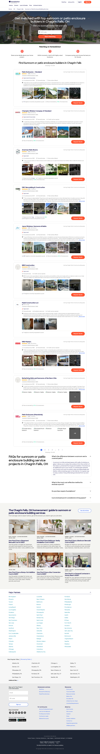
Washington (12, 631)
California (46, 742)
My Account (69, 689)
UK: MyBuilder (69, 738)
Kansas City (40, 617)
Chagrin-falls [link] (20, 9)
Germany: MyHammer (41, 738)
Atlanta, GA (15, 663)
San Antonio (68, 628)
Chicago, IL (54, 663)
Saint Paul (39, 615)
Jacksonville (12, 636)
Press (67, 716)
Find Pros (41, 689)
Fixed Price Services (44, 694)
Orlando (11, 641)
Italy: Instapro (50, 738)
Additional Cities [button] (13, 680)
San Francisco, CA (37, 677)
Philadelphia (68, 602)
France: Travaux (31, 738)
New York (39, 628)
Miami (10, 638)
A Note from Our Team (72, 701)
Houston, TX (35, 666)
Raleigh (39, 638)
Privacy (41, 742)
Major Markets (14, 592)
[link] (50, 73)
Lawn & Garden (24, 5)
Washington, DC (75, 677)
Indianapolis (12, 652)
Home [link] (10, 9)
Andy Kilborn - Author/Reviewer (46, 536)
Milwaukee (68, 646)
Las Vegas (40, 623)
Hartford (11, 628)
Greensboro (40, 636)
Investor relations (70, 718)
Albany (39, 625)
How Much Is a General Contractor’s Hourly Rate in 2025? (77, 574)
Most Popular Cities (13, 659)
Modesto (11, 612)
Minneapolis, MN (36, 670)
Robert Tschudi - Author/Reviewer (75, 536)
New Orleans (40, 599)
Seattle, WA (54, 677)
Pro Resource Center (44, 714)
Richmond (68, 636)
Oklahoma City (41, 652)
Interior (11, 5)
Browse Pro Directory (44, 691)
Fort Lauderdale (13, 633)
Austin (66, 615)
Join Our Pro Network (44, 711)
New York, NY (74, 670)
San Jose (11, 623)
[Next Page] (62, 450)
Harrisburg (68, 599)
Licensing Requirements (72, 703)
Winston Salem (41, 641)
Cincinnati (40, 644)
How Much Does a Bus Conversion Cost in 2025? (48, 573)
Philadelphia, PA (17, 674)
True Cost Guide (70, 691)
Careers (68, 714)
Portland (67, 596)
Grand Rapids (41, 610)
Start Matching (50, 37)
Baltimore (39, 602)
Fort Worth (68, 623)
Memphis (67, 610)
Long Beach (12, 607)
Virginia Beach (69, 638)
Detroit (39, 607)
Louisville (39, 596)
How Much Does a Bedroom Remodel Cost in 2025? (78, 541)
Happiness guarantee (71, 723)
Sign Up (87, 2)
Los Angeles (12, 610)
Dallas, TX (73, 663)
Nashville (67, 612)
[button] (27, 93)
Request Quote (77, 103)
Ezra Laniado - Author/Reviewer (18, 536)
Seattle (67, 641)
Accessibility (57, 742)
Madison (67, 644)
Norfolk (67, 633)
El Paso (67, 620)
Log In (80, 2)
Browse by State (26, 659)
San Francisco (13, 620)
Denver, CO (15, 666)
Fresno (11, 604)
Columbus (40, 649)
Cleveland (40, 646)
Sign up (18, 704)
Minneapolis (40, 612)
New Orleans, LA (56, 670)
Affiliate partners (70, 725)
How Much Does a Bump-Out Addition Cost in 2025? (22, 573)
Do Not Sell (51, 742)
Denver (11, 625)
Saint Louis (40, 620)
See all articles (84, 510)
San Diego (12, 617)
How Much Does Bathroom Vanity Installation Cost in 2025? (48, 541)
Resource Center (70, 694)
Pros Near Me (69, 698)
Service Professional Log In (46, 709)
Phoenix (11, 599)
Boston (39, 604)
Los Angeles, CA (56, 666)
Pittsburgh (68, 604)
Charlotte (39, 633)
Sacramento (12, 615)
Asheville (39, 631)
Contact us (69, 721)
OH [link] (14, 9)
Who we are (69, 711)
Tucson (11, 602)
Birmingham (12, 596)
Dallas (66, 617)
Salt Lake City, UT (56, 674)
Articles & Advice (37, 5)
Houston (67, 625)
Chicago (11, 649)
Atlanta (11, 646)
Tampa (11, 644)
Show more (82, 201)
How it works (69, 709)
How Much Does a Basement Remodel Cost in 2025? (19, 541)
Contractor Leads (43, 716)
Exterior (16, 5)
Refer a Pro (69, 696)
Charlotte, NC (36, 663)
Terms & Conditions (58, 745)
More (30, 5)
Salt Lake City (69, 631)
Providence (68, 607)
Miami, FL (73, 666)
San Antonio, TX (75, 674)
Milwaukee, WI (16, 670)
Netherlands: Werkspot (60, 738)
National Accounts (44, 718)
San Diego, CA (16, 677)
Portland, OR (35, 674)
